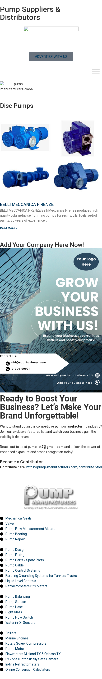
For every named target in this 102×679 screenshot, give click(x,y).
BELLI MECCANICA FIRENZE (27, 204)
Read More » (8, 228)
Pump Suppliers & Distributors (30, 13)
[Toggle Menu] (96, 71)
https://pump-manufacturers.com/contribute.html (64, 467)
